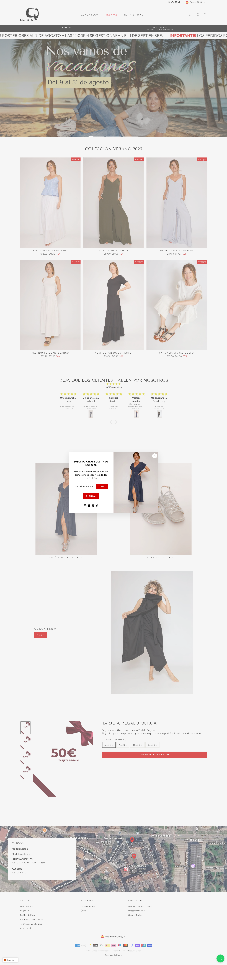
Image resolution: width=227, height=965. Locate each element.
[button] (10, 960)
